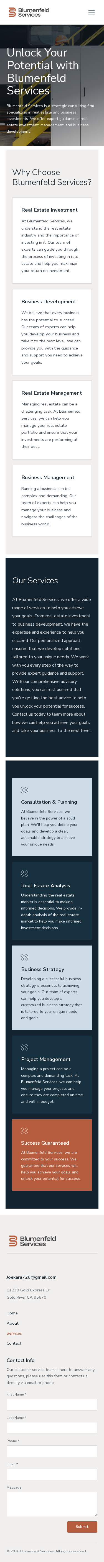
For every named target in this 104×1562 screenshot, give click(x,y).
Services (14, 1333)
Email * (12, 1464)
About (13, 1323)
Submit (82, 1526)
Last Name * (16, 1417)
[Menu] (91, 12)
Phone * (13, 1441)
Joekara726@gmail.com (32, 1277)
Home (12, 1313)
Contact (14, 1343)
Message (14, 1487)
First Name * (16, 1394)
